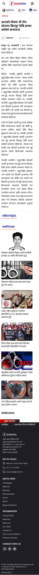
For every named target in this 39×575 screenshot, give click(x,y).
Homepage (7, 483)
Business (6, 490)
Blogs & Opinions (10, 505)
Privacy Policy (8, 515)
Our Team (7, 526)
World (5, 501)
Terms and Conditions (12, 534)
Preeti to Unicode (10, 538)
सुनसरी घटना (10, 10)
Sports (5, 497)
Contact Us (7, 530)
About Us (6, 523)
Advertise (6, 519)
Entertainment (9, 494)
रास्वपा (35, 10)
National (6, 486)
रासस (23, 10)
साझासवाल (9, 38)
